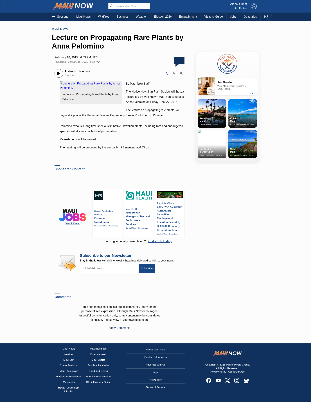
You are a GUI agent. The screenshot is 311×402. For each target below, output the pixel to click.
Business (123, 16)
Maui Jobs (69, 382)
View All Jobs (73, 223)
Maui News (83, 16)
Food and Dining (98, 370)
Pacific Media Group (237, 364)
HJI (266, 16)
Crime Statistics (69, 365)
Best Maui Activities (98, 365)
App (155, 372)
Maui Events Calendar (98, 376)
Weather (141, 16)
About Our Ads (236, 371)
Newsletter (156, 379)
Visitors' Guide (213, 16)
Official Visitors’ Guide (98, 382)
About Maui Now (155, 349)
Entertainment (188, 16)
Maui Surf (68, 359)
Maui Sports (98, 359)
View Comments (119, 327)
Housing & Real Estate (69, 376)
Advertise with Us (155, 364)
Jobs (233, 16)
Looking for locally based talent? (138, 241)
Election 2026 (163, 16)
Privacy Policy (218, 371)
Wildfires (103, 16)
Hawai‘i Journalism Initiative (68, 389)
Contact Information (155, 357)
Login (234, 8)
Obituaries (250, 16)
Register (243, 8)
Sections (62, 16)
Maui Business (98, 348)
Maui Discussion (69, 370)
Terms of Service (155, 387)
